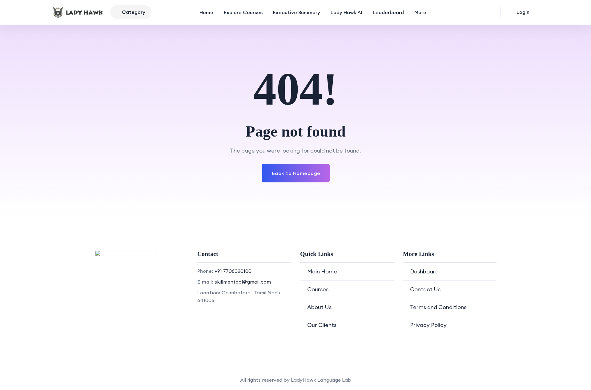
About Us (319, 307)
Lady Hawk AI (346, 12)
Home (206, 12)
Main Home (322, 271)
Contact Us (425, 289)
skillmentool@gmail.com (243, 282)
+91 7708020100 (233, 271)
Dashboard (424, 271)
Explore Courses (243, 12)
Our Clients (321, 324)
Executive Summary (296, 12)
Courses (317, 289)
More (420, 12)
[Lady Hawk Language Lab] (78, 12)
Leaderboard (388, 12)
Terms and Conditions (438, 307)
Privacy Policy (428, 324)
